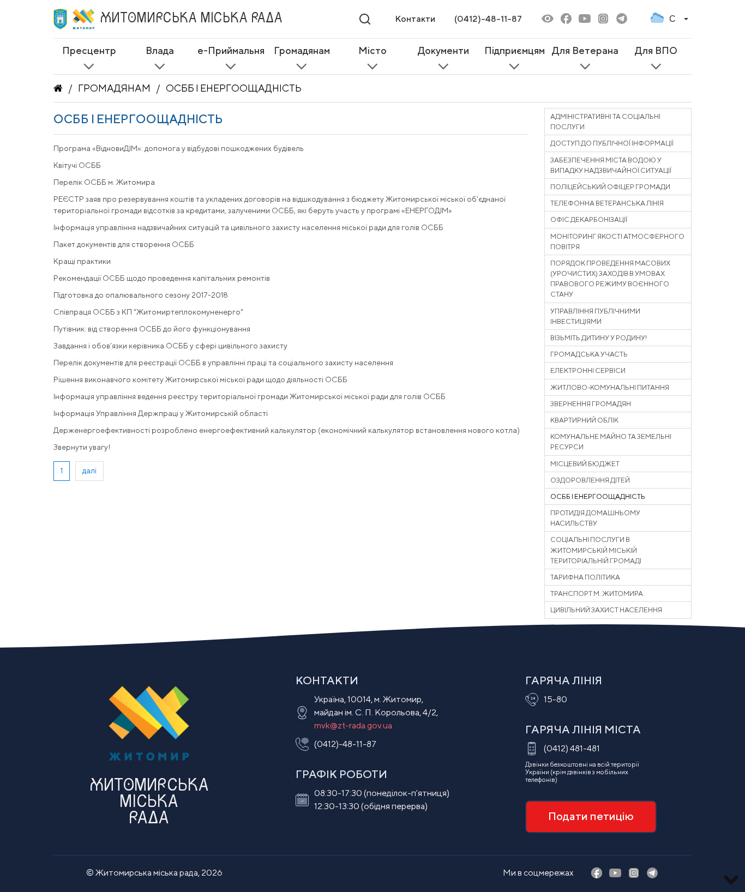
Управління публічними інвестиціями (595, 316)
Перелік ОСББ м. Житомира (104, 182)
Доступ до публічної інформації (612, 143)
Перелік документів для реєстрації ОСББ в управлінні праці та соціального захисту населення (223, 362)
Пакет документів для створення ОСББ (123, 244)
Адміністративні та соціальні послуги (605, 121)
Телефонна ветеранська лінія (607, 203)
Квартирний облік (584, 420)
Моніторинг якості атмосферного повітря (617, 241)
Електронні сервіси (588, 370)
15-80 (555, 699)
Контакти (415, 19)
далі (89, 470)
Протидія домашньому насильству (595, 518)
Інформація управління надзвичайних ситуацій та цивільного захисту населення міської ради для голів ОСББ (248, 227)
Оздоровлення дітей (590, 480)
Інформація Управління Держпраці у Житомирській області (160, 413)
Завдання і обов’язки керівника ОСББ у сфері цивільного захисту (170, 345)
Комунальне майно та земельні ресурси (610, 441)
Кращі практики (82, 261)
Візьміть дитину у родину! (598, 338)
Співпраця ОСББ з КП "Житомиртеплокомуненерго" (148, 312)
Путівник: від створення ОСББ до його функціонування (151, 328)
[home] (58, 88)
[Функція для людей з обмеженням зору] (547, 19)
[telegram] (621, 19)
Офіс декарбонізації (588, 219)
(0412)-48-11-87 (488, 19)
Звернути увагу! (82, 447)
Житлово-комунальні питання (609, 387)
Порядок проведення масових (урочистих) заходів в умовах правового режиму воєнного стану (610, 279)
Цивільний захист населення (606, 610)
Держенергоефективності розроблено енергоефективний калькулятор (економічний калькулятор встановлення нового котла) (286, 430)
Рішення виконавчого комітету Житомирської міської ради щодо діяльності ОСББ (200, 379)
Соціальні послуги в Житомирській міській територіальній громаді (595, 549)
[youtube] (584, 19)
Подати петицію (591, 816)
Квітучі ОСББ (77, 165)
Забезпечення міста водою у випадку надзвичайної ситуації (610, 165)
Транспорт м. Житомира (596, 593)
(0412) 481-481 (572, 748)
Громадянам (114, 88)
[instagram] (603, 19)
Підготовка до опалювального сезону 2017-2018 (140, 295)
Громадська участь (589, 354)
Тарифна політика (585, 577)
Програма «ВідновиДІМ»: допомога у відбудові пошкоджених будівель (178, 148)
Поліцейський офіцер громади (610, 187)
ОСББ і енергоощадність (234, 88)
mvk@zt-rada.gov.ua (353, 725)
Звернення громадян (590, 404)
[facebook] (566, 19)
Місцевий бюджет (585, 464)
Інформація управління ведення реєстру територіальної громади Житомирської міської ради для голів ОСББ (249, 396)
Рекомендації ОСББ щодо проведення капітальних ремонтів (161, 278)
